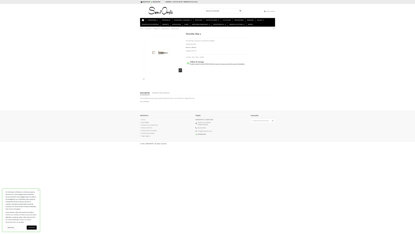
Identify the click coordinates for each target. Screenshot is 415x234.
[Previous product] (273, 29)
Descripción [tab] (145, 93)
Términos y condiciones (149, 125)
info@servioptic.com (205, 131)
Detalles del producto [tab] (161, 93)
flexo (197, 57)
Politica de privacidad (28, 215)
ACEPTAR (32, 227)
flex (193, 57)
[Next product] (274, 29)
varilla (202, 57)
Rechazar (11, 227)
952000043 (202, 128)
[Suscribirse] (272, 121)
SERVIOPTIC (149, 144)
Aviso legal (145, 122)
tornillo (188, 57)
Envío (143, 120)
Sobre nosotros (146, 128)
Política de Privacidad (148, 131)
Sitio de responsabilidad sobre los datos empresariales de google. (20, 219)
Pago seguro (145, 136)
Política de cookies (148, 133)
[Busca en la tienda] (240, 10)
